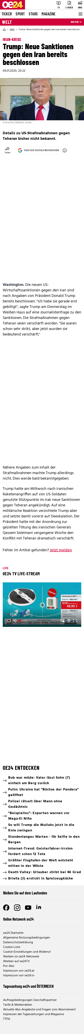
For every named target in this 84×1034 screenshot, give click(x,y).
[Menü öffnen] (80, 14)
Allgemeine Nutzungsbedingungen (26, 937)
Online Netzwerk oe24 (18, 919)
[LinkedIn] (39, 907)
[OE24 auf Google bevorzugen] (64, 150)
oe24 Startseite (13, 933)
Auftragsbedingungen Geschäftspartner (30, 1000)
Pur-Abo (8, 966)
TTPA (6, 1019)
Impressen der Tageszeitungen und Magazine (33, 1014)
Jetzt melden (61, 550)
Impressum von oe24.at (18, 970)
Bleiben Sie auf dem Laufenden (25, 892)
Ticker (7, 13)
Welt (7, 22)
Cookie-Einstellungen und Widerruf (27, 951)
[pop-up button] (69, 620)
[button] (42, 605)
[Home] (4, 29)
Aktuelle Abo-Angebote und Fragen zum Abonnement (39, 1009)
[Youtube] (28, 907)
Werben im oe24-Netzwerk (21, 956)
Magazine (49, 13)
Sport (20, 13)
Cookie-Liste (11, 947)
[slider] (23, 620)
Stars (33, 13)
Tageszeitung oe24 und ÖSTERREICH (28, 986)
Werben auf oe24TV (16, 961)
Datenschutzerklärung (18, 942)
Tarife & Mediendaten (17, 1004)
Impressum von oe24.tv (18, 975)
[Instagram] (17, 907)
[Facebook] (6, 907)
